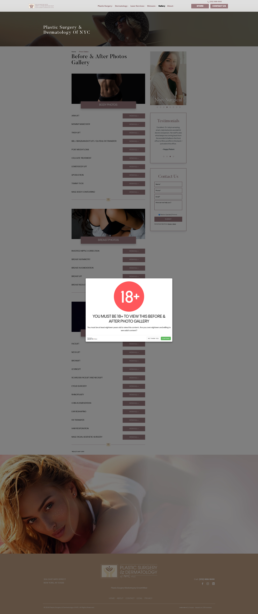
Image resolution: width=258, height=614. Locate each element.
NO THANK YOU (153, 338)
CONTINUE (166, 338)
